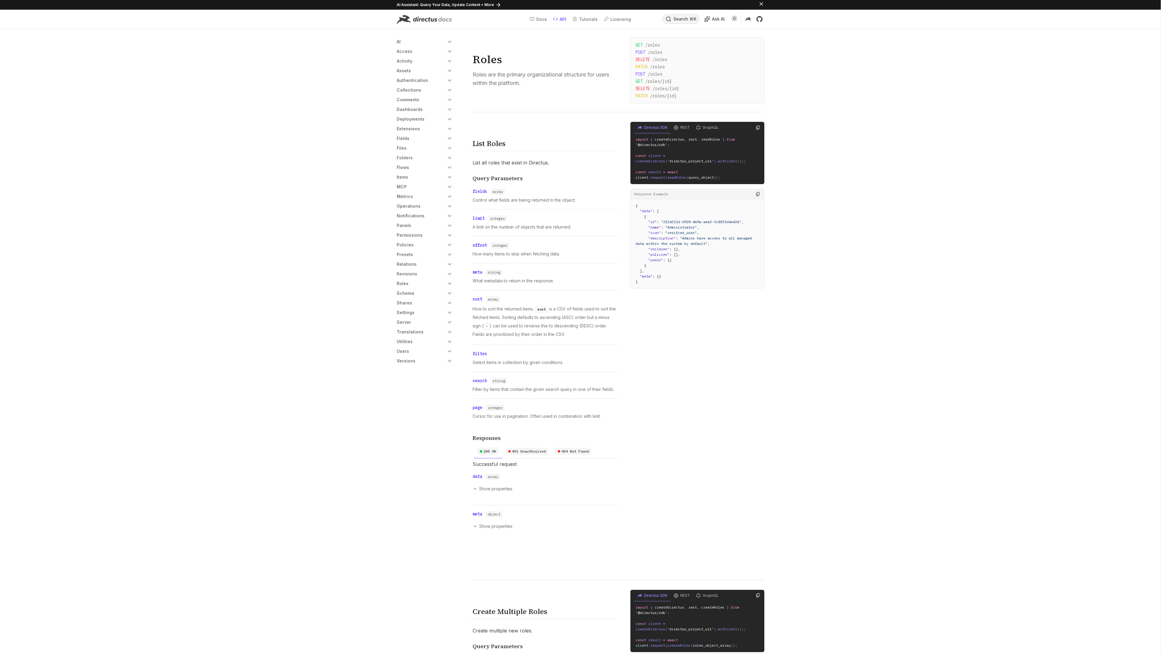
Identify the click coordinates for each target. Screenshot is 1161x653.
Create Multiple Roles (510, 611)
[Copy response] (758, 194)
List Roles (489, 143)
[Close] (761, 5)
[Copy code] (758, 127)
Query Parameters (498, 178)
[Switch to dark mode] (734, 19)
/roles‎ (649, 74)
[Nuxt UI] (424, 19)
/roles (648, 45)
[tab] (488, 451)
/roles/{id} (654, 81)
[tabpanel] (545, 498)
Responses (487, 438)
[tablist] (545, 451)
